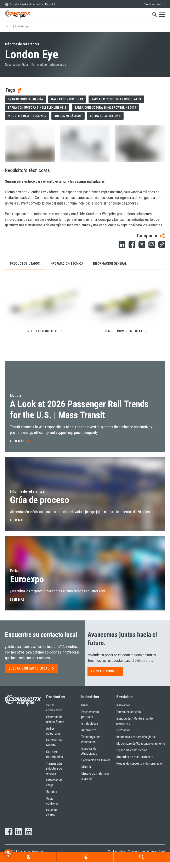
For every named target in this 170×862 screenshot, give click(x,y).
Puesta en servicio (128, 712)
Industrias (90, 696)
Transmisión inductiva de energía (54, 768)
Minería (86, 767)
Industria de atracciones (27, 116)
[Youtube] (28, 832)
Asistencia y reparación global (135, 737)
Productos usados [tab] (25, 263)
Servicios (124, 696)
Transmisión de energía (25, 99)
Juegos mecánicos (68, 116)
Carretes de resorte (54, 742)
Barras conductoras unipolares (116, 99)
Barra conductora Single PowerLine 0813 (105, 107)
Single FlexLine (41, 331)
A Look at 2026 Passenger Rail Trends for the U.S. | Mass (79, 409)
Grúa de (39, 500)
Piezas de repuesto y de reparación (139, 763)
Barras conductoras (67, 99)
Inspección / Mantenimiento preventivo (134, 721)
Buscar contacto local (29, 668)
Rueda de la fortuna (105, 116)
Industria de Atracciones (89, 751)
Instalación (123, 705)
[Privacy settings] (8, 854)
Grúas (85, 705)
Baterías (51, 792)
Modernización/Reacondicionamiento (140, 743)
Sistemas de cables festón (55, 719)
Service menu (153, 4)
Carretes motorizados (54, 754)
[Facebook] (8, 832)
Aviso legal (158, 851)
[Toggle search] (154, 14)
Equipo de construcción (131, 750)
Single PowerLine (123, 331)
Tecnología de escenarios (90, 739)
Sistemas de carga (54, 782)
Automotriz (88, 730)
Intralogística (89, 724)
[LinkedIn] (18, 832)
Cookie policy (116, 851)
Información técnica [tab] (66, 263)
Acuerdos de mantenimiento (134, 757)
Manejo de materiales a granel (95, 775)
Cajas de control (52, 812)
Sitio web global (138, 851)
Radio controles (52, 800)
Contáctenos (102, 671)
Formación (123, 730)
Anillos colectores (53, 731)
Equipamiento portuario (90, 714)
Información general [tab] (110, 263)
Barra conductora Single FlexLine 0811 (37, 107)
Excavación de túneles (95, 760)
